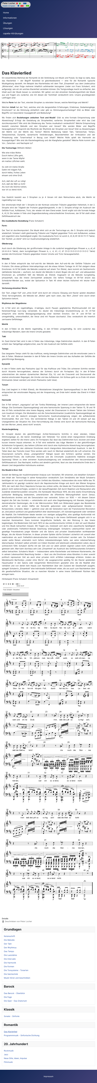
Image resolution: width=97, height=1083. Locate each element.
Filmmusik (8, 1062)
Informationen (10, 18)
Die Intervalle (10, 959)
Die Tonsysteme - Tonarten (16, 970)
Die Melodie (9, 940)
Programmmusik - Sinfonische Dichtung (21, 1035)
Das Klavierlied (10, 1031)
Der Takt (8, 944)
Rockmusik (9, 1050)
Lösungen (8, 28)
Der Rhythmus (10, 947)
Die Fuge (8, 997)
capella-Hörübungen (13, 33)
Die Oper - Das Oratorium (15, 1001)
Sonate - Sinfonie (11, 1016)
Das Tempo (9, 951)
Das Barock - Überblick (14, 993)
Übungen (7, 23)
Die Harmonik (10, 963)
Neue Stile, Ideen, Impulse (15, 1058)
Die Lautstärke (10, 955)
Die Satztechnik (11, 974)
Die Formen (9, 966)
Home (6, 12)
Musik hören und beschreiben (17, 978)
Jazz (6, 1054)
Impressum (48, 1076)
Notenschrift (9, 936)
